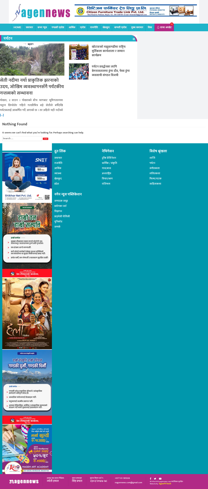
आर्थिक (72, 27)
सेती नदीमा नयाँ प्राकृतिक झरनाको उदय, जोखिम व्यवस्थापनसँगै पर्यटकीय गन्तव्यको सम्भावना (32, 87)
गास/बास (106, 168)
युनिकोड (58, 222)
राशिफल (106, 184)
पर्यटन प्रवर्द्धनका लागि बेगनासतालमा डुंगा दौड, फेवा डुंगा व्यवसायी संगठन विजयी (111, 71)
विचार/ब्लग (107, 179)
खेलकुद (106, 27)
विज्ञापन (58, 211)
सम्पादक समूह (61, 201)
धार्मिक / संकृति (109, 163)
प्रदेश (82, 27)
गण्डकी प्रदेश (58, 27)
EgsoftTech (165, 483)
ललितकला (155, 173)
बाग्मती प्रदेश (120, 27)
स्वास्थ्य (57, 173)
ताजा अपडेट (165, 27)
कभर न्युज (42, 27)
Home (17, 27)
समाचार (29, 27)
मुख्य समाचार (137, 27)
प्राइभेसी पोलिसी (62, 216)
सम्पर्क (57, 227)
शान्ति (152, 158)
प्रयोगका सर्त (60, 206)
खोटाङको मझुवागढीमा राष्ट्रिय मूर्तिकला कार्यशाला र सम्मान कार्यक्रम (108, 51)
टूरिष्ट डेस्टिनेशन (109, 158)
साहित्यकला (155, 184)
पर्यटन (152, 163)
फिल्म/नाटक (156, 179)
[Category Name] (134, 39)
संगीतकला (155, 168)
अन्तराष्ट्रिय (106, 173)
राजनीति (94, 27)
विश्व (150, 27)
